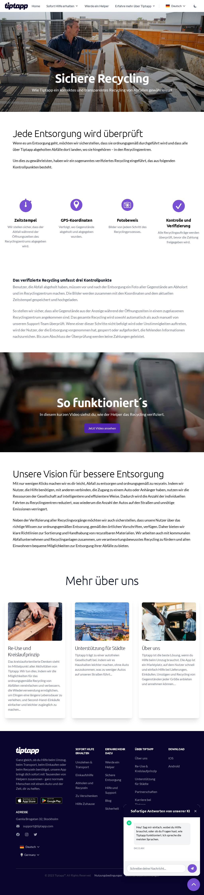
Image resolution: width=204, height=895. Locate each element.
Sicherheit (112, 808)
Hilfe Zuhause (85, 804)
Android (174, 766)
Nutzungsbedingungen (108, 875)
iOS (170, 758)
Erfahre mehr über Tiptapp (133, 6)
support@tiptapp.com (38, 826)
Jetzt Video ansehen (102, 428)
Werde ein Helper (97, 6)
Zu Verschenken (87, 796)
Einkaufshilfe (84, 775)
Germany (30, 854)
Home (36, 6)
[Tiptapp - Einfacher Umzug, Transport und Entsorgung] (17, 6)
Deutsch (176, 6)
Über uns (141, 758)
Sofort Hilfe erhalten (60, 6)
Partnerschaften (146, 792)
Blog (108, 800)
